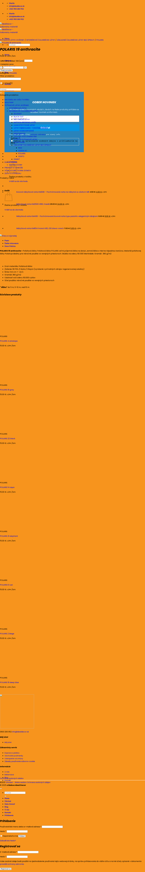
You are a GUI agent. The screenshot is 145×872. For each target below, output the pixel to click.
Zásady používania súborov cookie (20, 761)
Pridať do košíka (6, 70)
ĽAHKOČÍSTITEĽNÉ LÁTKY (24, 125)
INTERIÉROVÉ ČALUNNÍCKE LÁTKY (40, 40)
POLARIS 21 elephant (9, 536)
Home (7, 798)
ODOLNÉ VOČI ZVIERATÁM (25, 136)
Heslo (3, 831)
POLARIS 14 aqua (7, 487)
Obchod (8, 801)
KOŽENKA (13, 162)
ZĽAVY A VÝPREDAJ (13, 173)
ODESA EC (22, 150)
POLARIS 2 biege (7, 633)
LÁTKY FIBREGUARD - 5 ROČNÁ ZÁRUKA (31, 128)
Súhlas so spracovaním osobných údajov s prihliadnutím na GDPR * (44, 142)
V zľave (8, 83)
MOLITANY (9, 102)
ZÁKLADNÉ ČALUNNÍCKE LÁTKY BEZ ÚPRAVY (75, 40)
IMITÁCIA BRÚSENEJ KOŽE (25, 122)
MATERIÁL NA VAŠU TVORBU (17, 99)
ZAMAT (17, 159)
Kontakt (8, 812)
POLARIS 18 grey (7, 389)
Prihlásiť (22, 836)
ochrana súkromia (38, 134)
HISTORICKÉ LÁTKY (22, 119)
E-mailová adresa (8, 852)
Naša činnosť (10, 804)
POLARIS (100, 40)
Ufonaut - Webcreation (16, 782)
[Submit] (1, 92)
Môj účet (8, 742)
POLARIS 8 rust (6, 585)
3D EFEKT (18, 114)
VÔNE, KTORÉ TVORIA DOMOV (18, 170)
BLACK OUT (19, 116)
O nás (7, 810)
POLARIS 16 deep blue (9, 682)
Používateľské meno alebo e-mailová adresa (20, 826)
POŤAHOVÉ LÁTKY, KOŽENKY (12, 40)
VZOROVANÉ (19, 142)
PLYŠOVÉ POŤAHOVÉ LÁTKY (25, 139)
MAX (20, 148)
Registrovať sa (6, 869)
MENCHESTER (19, 133)
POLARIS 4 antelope (9, 341)
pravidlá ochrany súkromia (12, 864)
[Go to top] (1, 788)
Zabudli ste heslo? (8, 840)
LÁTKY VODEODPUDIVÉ (24, 131)
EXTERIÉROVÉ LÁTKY (18, 108)
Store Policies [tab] (10, 246)
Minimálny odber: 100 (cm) (12, 61)
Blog (6, 807)
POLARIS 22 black (7, 438)
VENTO (21, 156)
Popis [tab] (7, 240)
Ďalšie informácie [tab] (12, 243)
